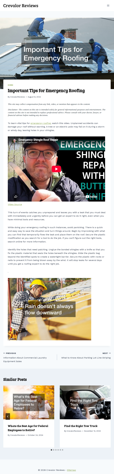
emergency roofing (41, 123)
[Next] (106, 416)
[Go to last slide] (8, 416)
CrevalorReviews (17, 97)
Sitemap (71, 470)
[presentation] (28, 402)
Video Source (15, 204)
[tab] (51, 450)
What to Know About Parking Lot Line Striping (86, 355)
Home (10, 85)
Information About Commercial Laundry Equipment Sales (25, 357)
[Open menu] (108, 5)
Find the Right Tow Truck (80, 426)
